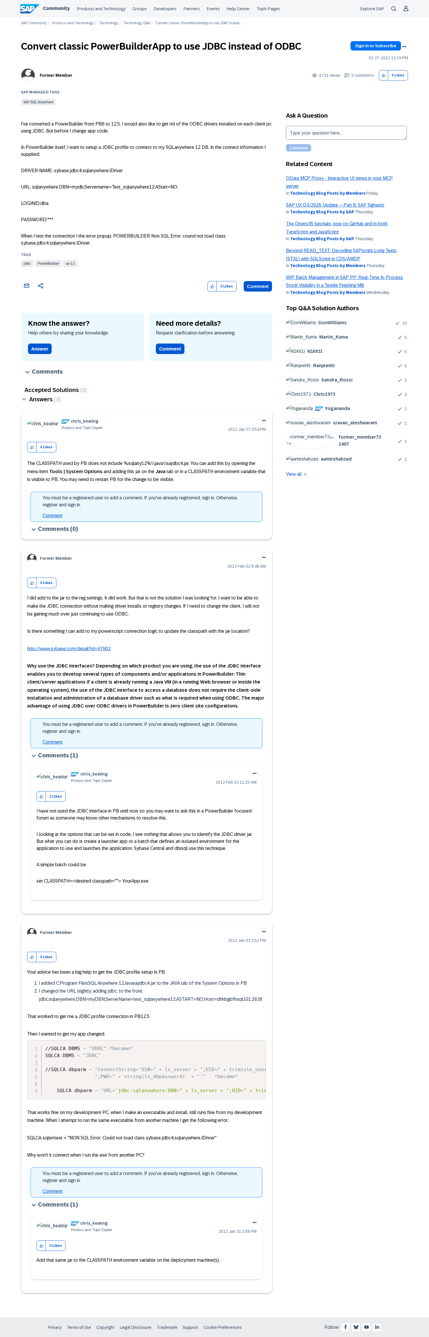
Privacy (55, 1327)
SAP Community (34, 23)
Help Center (238, 8)
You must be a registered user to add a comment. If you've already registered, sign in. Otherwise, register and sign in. (140, 501)
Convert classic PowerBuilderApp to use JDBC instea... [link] (198, 23)
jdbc (27, 264)
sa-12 (70, 264)
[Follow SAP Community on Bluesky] (356, 1327)
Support (190, 1327)
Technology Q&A (136, 23)
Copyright (105, 1327)
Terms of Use (79, 1327)
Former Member (56, 75)
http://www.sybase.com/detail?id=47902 (69, 648)
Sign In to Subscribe (375, 45)
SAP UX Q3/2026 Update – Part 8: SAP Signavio (335, 205)
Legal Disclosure (135, 1327)
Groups (139, 8)
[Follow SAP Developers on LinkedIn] (377, 1327)
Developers (165, 8)
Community (56, 8)
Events (213, 8)
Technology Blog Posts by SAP (322, 212)
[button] (383, 75)
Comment (258, 286)
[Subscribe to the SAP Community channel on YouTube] (366, 1327)
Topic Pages (268, 8)
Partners (192, 8)
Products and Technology (101, 8)
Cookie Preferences (223, 1327)
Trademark (167, 1327)
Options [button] (404, 46)
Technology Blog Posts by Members (328, 193)
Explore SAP (372, 8)
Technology (108, 23)
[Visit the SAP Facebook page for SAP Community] (345, 1327)
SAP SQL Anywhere (38, 102)
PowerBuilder (48, 264)
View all (294, 474)
